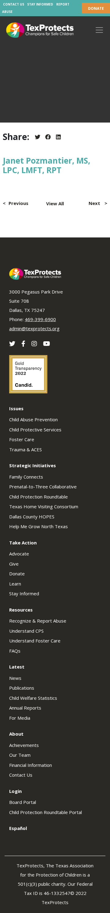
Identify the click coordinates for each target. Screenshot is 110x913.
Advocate (19, 554)
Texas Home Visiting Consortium (43, 506)
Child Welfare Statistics (33, 698)
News (15, 678)
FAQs (14, 651)
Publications (21, 688)
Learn (15, 584)
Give (14, 564)
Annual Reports (25, 708)
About (16, 734)
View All (55, 203)
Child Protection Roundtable (38, 497)
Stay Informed (40, 4)
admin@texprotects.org (34, 328)
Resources (21, 610)
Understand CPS (26, 631)
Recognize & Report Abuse (37, 621)
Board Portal (22, 802)
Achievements (24, 745)
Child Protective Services (35, 429)
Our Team (20, 755)
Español (18, 828)
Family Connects (26, 477)
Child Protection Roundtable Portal (45, 812)
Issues (16, 408)
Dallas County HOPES (31, 516)
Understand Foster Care (35, 641)
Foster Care (21, 439)
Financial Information (30, 765)
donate (96, 8)
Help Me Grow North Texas (38, 526)
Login (15, 791)
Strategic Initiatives (32, 465)
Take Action (23, 543)
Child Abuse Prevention (33, 419)
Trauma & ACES (25, 449)
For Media (19, 718)
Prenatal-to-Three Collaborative (43, 486)
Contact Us (13, 4)
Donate (17, 573)
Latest (16, 667)
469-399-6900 (40, 319)
